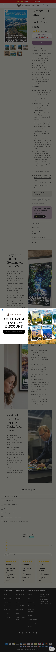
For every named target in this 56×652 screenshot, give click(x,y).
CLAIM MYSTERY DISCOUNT (14, 332)
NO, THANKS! (14, 336)
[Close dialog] (2, 310)
